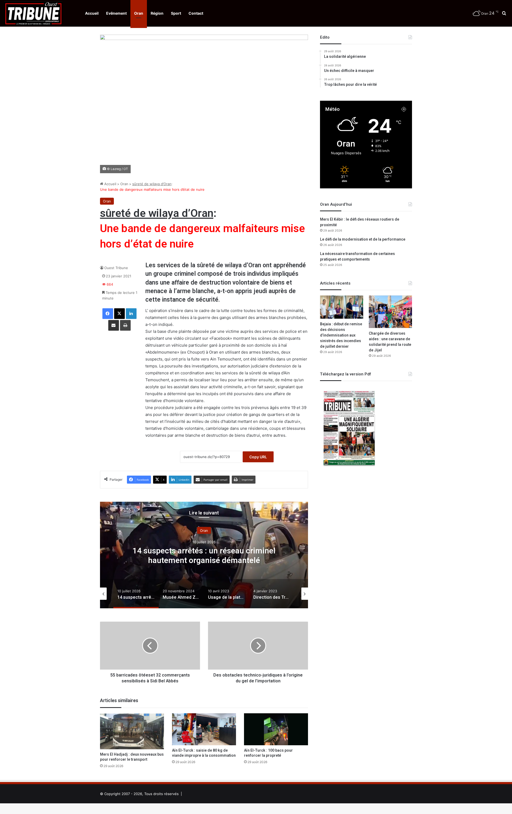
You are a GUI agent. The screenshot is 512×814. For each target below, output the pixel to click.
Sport (176, 13)
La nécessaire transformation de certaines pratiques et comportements (357, 256)
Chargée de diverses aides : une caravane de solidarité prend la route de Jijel (390, 342)
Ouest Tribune (116, 268)
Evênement (116, 13)
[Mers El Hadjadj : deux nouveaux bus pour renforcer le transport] (132, 731)
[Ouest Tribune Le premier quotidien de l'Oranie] (33, 13)
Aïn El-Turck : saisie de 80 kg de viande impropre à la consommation (204, 753)
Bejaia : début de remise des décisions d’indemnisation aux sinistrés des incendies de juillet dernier (341, 335)
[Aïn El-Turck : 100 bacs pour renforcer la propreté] (276, 729)
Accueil (92, 13)
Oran (138, 13)
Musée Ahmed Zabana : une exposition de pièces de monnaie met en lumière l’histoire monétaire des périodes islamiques (209, 560)
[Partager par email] (113, 325)
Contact (196, 13)
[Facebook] (107, 313)
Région (157, 13)
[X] (119, 313)
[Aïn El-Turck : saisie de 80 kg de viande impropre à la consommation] (204, 729)
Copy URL (258, 457)
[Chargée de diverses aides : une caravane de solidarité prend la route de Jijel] (390, 311)
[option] (209, 555)
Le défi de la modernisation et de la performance (362, 239)
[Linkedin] (131, 313)
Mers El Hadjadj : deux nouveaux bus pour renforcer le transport (132, 757)
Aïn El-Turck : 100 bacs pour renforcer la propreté (268, 753)
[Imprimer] (125, 325)
